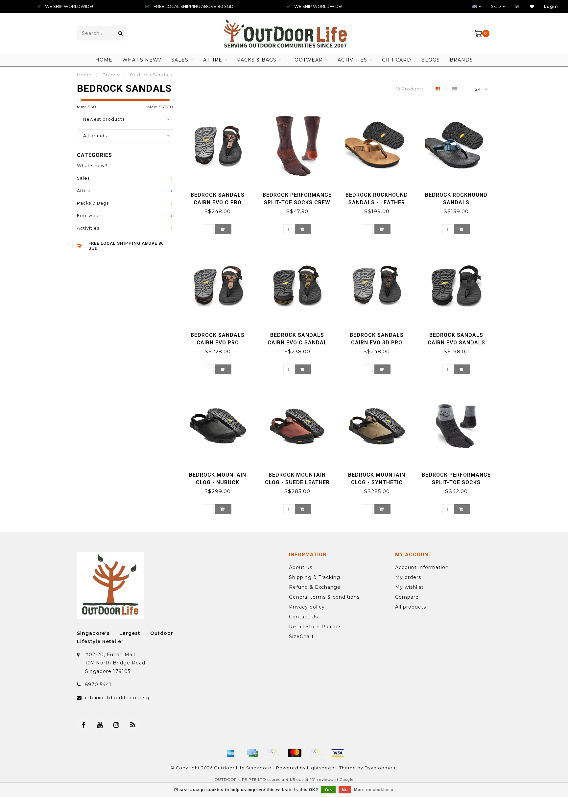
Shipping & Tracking (314, 577)
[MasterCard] (295, 753)
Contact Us (303, 617)
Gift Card (396, 60)
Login (551, 6)
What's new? (141, 60)
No (345, 789)
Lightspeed (321, 767)
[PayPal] (316, 753)
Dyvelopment (381, 767)
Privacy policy (307, 607)
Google (346, 780)
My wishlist (409, 587)
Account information (422, 567)
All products (410, 607)
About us (300, 567)
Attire (212, 60)
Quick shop (220, 192)
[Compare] (517, 6)
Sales (179, 60)
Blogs (430, 60)
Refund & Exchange (315, 587)
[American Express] (231, 753)
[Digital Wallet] (273, 753)
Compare (407, 597)
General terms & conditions (324, 597)
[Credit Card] (252, 753)
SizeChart (301, 636)
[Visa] (337, 753)
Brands (461, 60)
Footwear (307, 60)
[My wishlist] (532, 6)
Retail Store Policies (315, 627)
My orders (408, 577)
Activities (352, 60)
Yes (328, 789)
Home (103, 60)
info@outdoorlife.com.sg (117, 698)
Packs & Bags (256, 60)
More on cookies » (374, 789)
